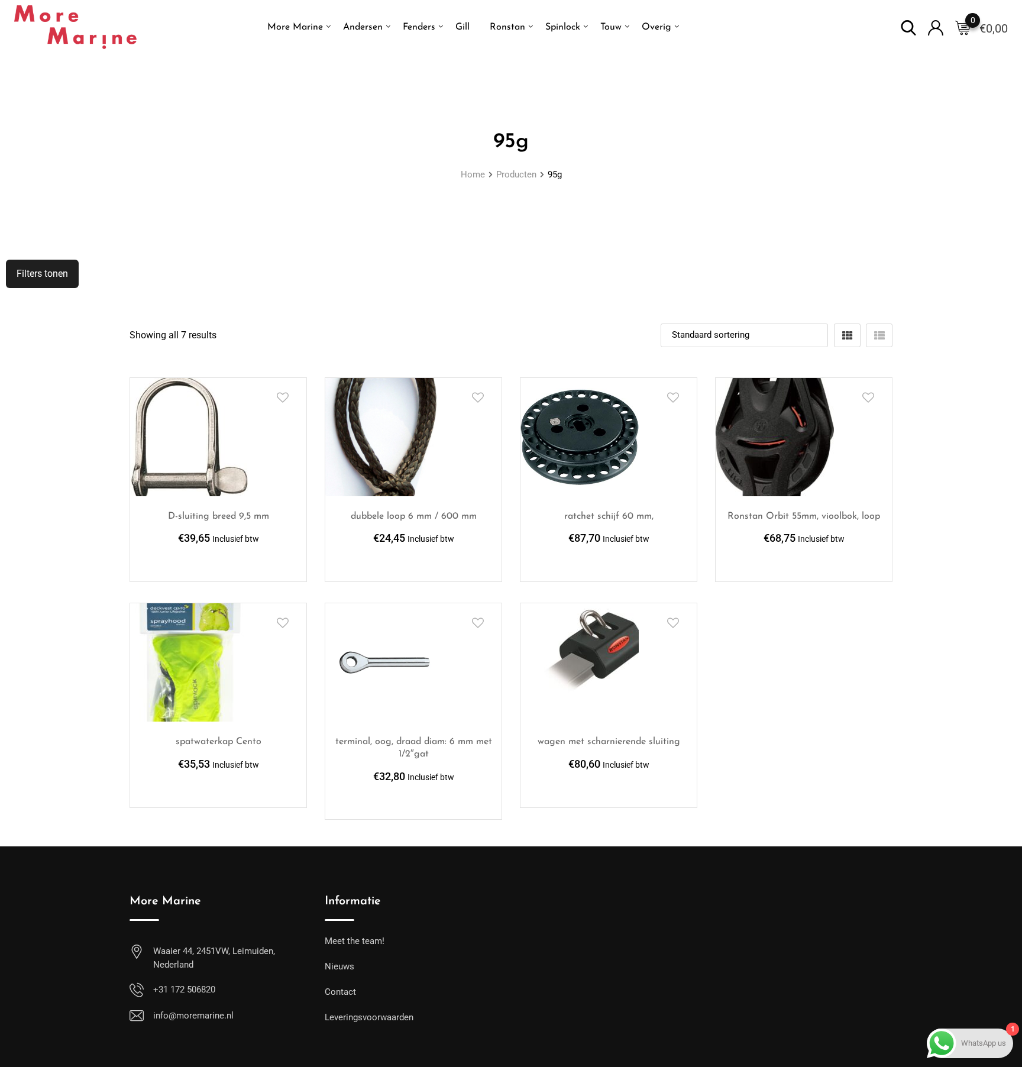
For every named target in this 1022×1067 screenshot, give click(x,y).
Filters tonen (42, 273)
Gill (462, 27)
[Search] (908, 27)
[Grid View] (847, 335)
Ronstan (507, 27)
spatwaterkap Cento (218, 741)
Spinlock (562, 27)
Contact (340, 992)
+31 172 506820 (184, 989)
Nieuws (339, 966)
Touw (611, 27)
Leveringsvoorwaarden (369, 1017)
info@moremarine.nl (193, 1015)
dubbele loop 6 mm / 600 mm (414, 516)
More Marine (295, 27)
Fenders (419, 27)
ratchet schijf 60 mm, (609, 516)
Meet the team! (354, 941)
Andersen (363, 27)
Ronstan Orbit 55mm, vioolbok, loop (803, 516)
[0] (963, 27)
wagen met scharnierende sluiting (609, 741)
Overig (656, 27)
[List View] (879, 335)
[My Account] (935, 27)
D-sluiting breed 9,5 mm (218, 516)
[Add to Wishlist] (283, 397)
